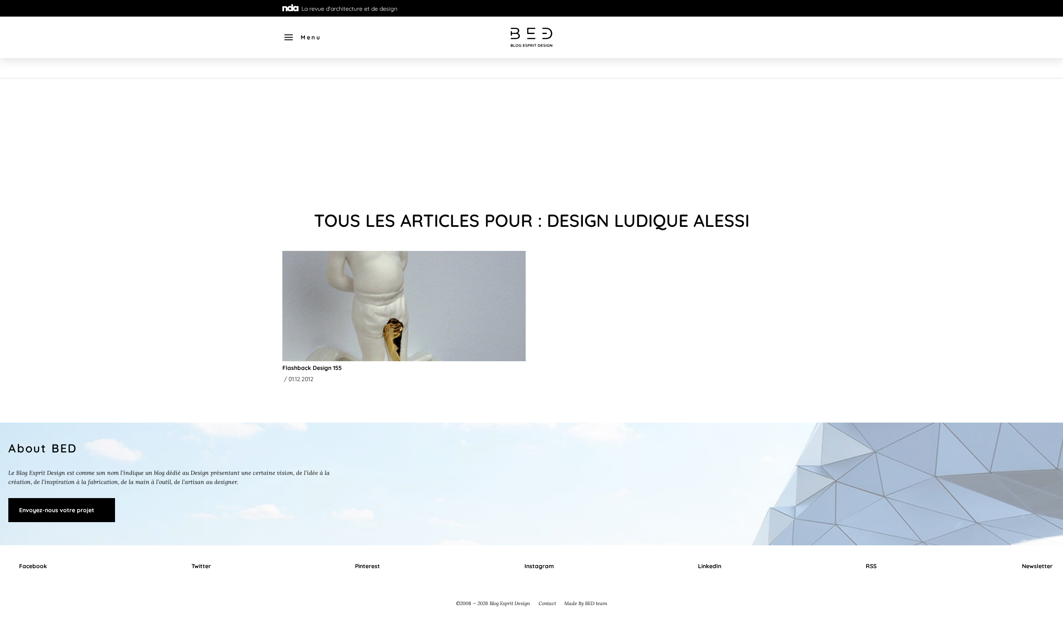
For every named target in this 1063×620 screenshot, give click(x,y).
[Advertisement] (531, 141)
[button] (302, 37)
